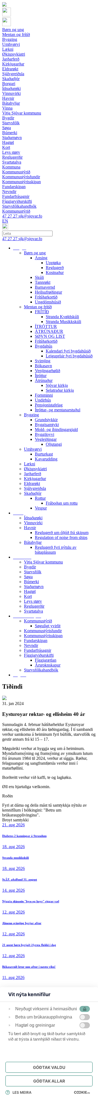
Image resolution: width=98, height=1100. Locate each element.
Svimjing (42, 360)
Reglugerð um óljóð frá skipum (61, 532)
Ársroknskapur (47, 665)
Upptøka (53, 262)
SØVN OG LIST (50, 336)
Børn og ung (35, 253)
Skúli (39, 277)
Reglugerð (55, 267)
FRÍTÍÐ (42, 311)
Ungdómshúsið (48, 302)
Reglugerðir (34, 606)
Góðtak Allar (49, 1081)
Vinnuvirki (33, 522)
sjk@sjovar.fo (30, 216)
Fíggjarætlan (45, 660)
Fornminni (44, 395)
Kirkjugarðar (35, 478)
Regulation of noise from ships (61, 537)
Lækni (29, 464)
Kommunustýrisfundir (43, 630)
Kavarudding (46, 459)
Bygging (31, 414)
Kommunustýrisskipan (43, 635)
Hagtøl (30, 591)
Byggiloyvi (44, 434)
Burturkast (44, 454)
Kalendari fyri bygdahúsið (68, 351)
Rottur (40, 498)
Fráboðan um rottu (62, 503)
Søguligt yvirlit (47, 625)
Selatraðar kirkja (60, 390)
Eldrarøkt (32, 483)
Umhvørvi (33, 449)
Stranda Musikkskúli (63, 321)
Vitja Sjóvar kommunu (43, 562)
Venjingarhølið (47, 370)
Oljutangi (54, 444)
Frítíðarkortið (46, 297)
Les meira (22, 1092)
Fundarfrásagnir (37, 650)
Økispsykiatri (35, 468)
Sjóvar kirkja (57, 385)
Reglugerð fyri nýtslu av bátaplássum (55, 549)
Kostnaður (55, 272)
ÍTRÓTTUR (46, 326)
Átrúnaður (44, 380)
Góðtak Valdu (49, 1067)
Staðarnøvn (34, 586)
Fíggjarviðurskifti (39, 655)
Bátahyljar (33, 542)
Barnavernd (45, 287)
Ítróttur (41, 375)
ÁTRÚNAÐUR (49, 331)
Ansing (41, 257)
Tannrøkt (42, 282)
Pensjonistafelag (49, 405)
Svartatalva (33, 611)
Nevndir (31, 645)
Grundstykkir (46, 419)
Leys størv (33, 601)
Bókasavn (43, 365)
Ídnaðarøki (33, 518)
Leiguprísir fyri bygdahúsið (69, 356)
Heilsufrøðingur (48, 292)
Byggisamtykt (47, 424)
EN (5, 221)
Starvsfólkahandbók (41, 670)
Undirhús (43, 400)
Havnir (30, 527)
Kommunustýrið (38, 621)
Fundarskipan (35, 640)
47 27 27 (10, 216)
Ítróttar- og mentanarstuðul (57, 410)
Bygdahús (43, 346)
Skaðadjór (32, 493)
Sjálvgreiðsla (35, 488)
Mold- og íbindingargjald (56, 429)
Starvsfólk (32, 571)
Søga (28, 576)
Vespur (41, 508)
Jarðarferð (32, 473)
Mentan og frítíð (38, 307)
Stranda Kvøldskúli (62, 316)
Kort (28, 596)
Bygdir (30, 567)
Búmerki (31, 581)
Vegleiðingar (46, 439)
